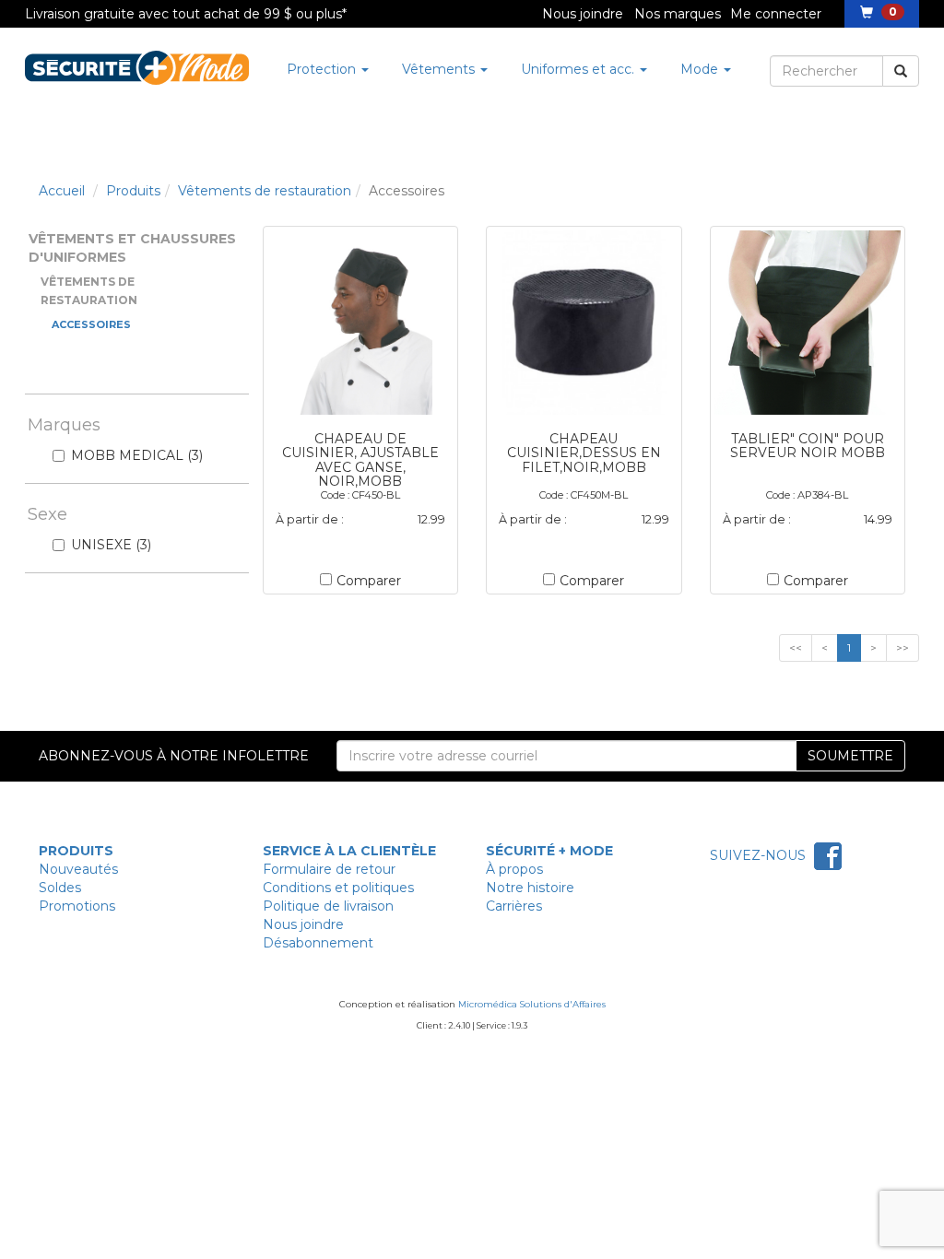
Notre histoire (530, 887)
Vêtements (440, 69)
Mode (701, 69)
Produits (133, 190)
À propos (514, 869)
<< (795, 647)
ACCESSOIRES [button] (91, 324)
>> (902, 647)
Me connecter (775, 14)
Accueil (62, 190)
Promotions (77, 906)
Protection (323, 69)
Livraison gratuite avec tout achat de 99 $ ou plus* (186, 14)
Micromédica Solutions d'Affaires (532, 1004)
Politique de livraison (328, 906)
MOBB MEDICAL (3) (137, 455)
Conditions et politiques (338, 887)
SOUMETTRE (850, 755)
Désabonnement (318, 943)
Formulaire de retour (329, 869)
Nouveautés (78, 869)
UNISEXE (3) (111, 544)
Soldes (60, 887)
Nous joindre (582, 14)
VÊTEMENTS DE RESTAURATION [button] (89, 291)
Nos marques (677, 14)
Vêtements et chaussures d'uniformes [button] (132, 247)
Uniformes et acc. (579, 69)
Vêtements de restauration (264, 190)
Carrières (514, 906)
